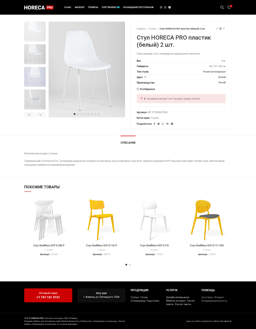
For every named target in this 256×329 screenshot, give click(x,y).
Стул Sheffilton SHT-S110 (154, 245)
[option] (35, 32)
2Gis (66, 318)
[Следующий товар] (224, 29)
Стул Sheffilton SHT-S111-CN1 (207, 245)
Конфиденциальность (214, 300)
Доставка (207, 297)
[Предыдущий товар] (217, 29)
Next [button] (40, 114)
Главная (141, 28)
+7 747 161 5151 (48, 297)
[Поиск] (222, 7)
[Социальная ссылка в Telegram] (169, 7)
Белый (222, 77)
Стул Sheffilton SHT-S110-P (101, 245)
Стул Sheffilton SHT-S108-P (48, 245)
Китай (222, 82)
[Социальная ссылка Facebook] (154, 124)
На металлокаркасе (214, 71)
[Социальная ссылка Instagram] (161, 7)
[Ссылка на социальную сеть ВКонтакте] (167, 124)
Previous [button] (29, 114)
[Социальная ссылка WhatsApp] (165, 7)
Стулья (153, 28)
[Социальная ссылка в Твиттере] (158, 124)
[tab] (128, 141)
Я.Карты (73, 318)
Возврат (219, 297)
